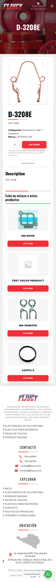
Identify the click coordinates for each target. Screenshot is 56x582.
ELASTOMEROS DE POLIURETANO (24, 426)
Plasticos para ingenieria (21, 429)
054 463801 (30, 456)
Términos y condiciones (20, 515)
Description (28, 163)
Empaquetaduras (16, 437)
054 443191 (30, 461)
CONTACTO (11, 507)
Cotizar (34, 144)
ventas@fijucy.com (31, 466)
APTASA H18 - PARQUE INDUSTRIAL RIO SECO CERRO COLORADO (30, 561)
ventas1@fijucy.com (30, 470)
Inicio (8, 488)
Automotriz (28, 130)
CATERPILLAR (24, 137)
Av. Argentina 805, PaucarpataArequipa (30, 554)
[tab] (28, 163)
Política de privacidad (19, 511)
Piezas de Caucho (16, 433)
